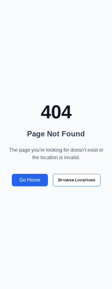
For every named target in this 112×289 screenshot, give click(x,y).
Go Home (29, 180)
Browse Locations (76, 180)
